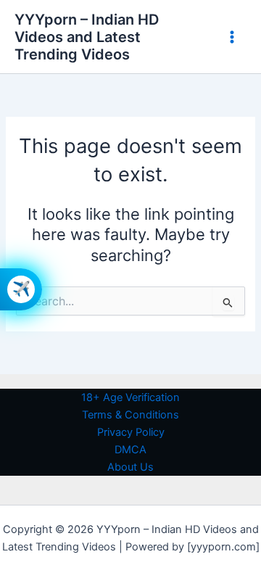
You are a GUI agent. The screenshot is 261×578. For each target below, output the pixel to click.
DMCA (130, 449)
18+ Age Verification (130, 397)
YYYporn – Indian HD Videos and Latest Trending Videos (86, 37)
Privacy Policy (131, 432)
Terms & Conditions (130, 414)
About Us (130, 467)
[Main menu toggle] (232, 36)
